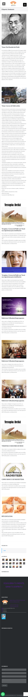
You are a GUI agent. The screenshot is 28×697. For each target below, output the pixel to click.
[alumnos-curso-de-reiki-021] (10, 566)
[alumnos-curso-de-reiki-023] (17, 566)
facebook (5, 609)
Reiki (5, 550)
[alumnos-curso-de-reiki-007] (10, 563)
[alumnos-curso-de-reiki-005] (6, 560)
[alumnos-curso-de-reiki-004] (3, 560)
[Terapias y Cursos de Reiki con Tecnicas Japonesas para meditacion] (14, 214)
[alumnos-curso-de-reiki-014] (10, 560)
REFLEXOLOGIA (7, 516)
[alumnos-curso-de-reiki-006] (13, 563)
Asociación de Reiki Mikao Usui (9, 608)
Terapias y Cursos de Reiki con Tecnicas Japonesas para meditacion (13, 229)
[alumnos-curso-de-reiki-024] (20, 566)
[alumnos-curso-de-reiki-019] (3, 566)
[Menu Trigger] (25, 4)
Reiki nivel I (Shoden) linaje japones (13, 318)
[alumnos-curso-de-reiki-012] (17, 560)
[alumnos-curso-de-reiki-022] (13, 566)
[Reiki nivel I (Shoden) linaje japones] (14, 306)
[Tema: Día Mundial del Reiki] (14, 29)
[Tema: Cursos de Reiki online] (14, 95)
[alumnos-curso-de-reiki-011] (20, 560)
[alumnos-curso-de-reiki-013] (13, 560)
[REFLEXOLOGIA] (14, 505)
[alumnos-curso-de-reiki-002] (20, 563)
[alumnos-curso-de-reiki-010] (24, 560)
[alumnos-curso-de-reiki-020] (6, 566)
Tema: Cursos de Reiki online (11, 106)
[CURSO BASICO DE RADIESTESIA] (14, 470)
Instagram (5, 611)
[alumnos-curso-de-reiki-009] (3, 563)
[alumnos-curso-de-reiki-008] (6, 563)
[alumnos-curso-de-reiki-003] (17, 563)
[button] (3, 694)
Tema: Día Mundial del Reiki (10, 47)
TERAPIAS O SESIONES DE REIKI (12, 446)
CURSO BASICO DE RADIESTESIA (13, 479)
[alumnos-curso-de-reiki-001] (24, 563)
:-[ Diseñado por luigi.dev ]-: (21, 695)
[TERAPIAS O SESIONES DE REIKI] (14, 431)
